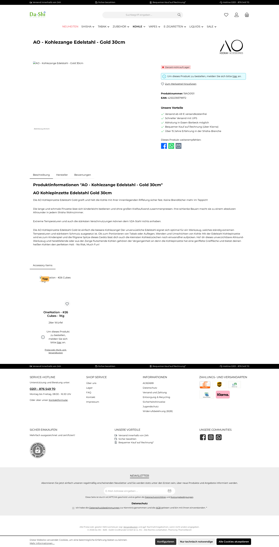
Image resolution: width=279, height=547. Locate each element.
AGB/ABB (148, 383)
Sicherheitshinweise (154, 401)
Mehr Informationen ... (42, 543)
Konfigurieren (165, 541)
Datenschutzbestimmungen (104, 507)
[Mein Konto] (236, 15)
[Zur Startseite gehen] (47, 14)
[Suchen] (179, 15)
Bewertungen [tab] (82, 174)
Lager (89, 387)
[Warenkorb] (246, 15)
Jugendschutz (151, 406)
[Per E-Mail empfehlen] (178, 146)
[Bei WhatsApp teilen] (171, 146)
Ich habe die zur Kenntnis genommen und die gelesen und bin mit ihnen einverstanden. (141, 507)
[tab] (41, 175)
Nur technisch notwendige (196, 541)
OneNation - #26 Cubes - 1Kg (55, 314)
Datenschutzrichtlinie (155, 497)
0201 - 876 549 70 (42, 389)
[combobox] (139, 15)
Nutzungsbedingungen (182, 497)
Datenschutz (150, 387)
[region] (94, 96)
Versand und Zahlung (155, 392)
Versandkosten (130, 527)
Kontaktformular (58, 400)
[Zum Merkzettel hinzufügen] (67, 303)
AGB (158, 507)
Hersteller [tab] (62, 174)
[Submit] (169, 491)
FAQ (88, 392)
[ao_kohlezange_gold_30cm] (93, 96)
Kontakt (90, 397)
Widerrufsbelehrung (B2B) (158, 411)
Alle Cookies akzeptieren (234, 541)
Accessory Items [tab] (42, 265)
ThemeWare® (185, 530)
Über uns (91, 383)
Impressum (92, 401)
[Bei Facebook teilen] (164, 146)
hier (234, 76)
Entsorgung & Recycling (156, 397)
